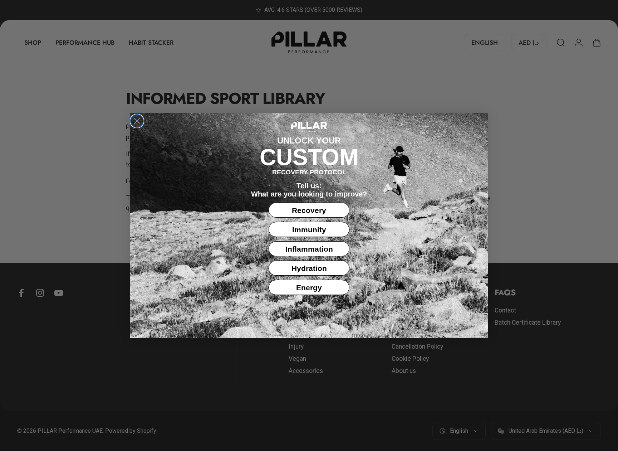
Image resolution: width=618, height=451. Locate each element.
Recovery (309, 210)
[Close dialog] (137, 121)
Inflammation (309, 249)
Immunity (309, 230)
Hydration (309, 268)
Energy (309, 287)
